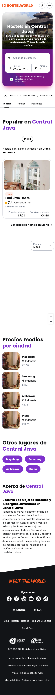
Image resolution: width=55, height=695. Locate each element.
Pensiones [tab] (36, 103)
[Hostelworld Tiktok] (45, 598)
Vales (15, 673)
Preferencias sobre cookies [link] (36, 680)
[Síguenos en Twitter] (16, 598)
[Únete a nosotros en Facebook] (9, 598)
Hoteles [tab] (22, 103)
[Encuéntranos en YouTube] (31, 598)
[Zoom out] (50, 321)
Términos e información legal (22, 665)
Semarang (35, 459)
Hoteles (25, 621)
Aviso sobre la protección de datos (27, 658)
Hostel (9, 194)
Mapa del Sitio (12, 680)
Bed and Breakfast (41, 621)
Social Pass (27, 628)
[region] (27, 282)
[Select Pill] (42, 5)
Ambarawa (13, 469)
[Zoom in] (50, 316)
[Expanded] (5, 95)
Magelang (12, 459)
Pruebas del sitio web (31, 673)
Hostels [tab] (6, 103)
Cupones (43, 665)
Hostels (15, 621)
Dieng (33, 469)
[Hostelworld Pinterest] (38, 598)
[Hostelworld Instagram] (23, 598)
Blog (6, 621)
